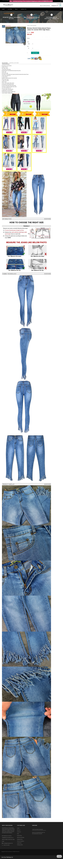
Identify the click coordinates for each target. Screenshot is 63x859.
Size (28, 46)
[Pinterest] (59, 4)
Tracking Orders (20, 844)
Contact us (19, 831)
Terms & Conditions (20, 841)
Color (28, 41)
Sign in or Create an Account (45, 5)
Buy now (35, 52)
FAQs (18, 833)
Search (18, 828)
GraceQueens (33, 25)
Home (28, 25)
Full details (5, 62)
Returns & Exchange (20, 837)
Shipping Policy (20, 839)
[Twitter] (58, 4)
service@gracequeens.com (8, 843)
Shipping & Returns (14, 62)
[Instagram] (60, 4)
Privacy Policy (19, 835)
